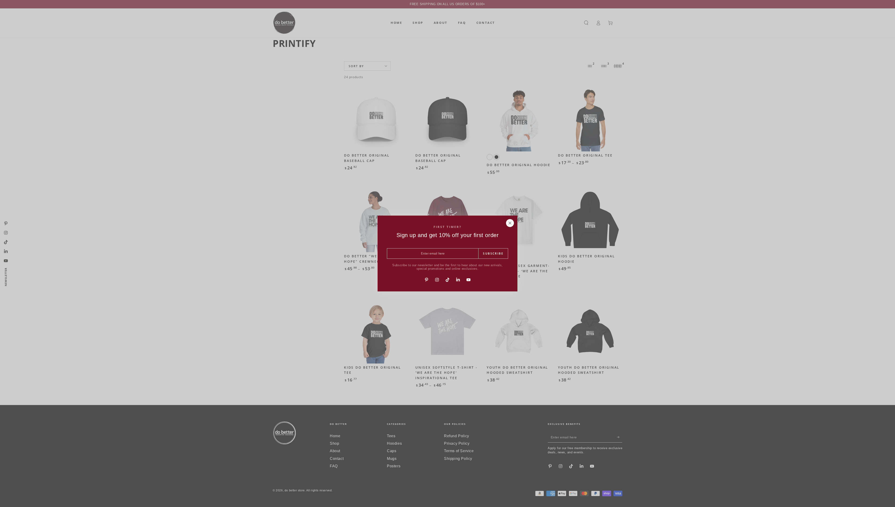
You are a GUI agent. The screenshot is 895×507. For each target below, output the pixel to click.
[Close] (510, 223)
